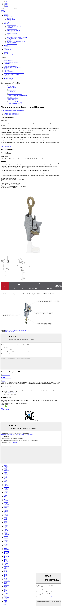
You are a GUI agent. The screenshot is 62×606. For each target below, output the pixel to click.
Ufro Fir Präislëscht (5, 402)
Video (8, 22)
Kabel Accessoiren (11, 35)
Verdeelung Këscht (11, 42)
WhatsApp (9, 406)
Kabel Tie (9, 40)
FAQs (5, 48)
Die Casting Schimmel (12, 44)
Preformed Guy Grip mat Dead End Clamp (17, 37)
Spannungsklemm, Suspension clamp (15, 31)
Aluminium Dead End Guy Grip (14, 103)
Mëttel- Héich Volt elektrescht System (16, 41)
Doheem (6, 14)
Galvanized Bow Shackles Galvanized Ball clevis (17, 330)
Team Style (9, 20)
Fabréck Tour (10, 18)
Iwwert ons (6, 15)
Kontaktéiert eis (7, 49)
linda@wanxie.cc (11, 392)
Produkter (6, 23)
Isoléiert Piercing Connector (13, 30)
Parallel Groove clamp (12, 29)
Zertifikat (6, 45)
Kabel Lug (9, 34)
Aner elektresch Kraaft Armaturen (15, 38)
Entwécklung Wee (11, 19)
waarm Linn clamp (11, 87)
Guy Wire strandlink (11, 99)
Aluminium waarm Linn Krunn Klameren (17, 95)
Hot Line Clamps (11, 91)
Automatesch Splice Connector (14, 26)
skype (2, 408)
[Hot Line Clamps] (5, 375)
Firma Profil (9, 16)
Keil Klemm (10, 27)
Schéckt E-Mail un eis (6, 146)
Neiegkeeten (7, 46)
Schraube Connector (11, 25)
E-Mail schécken (5, 409)
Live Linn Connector (12, 33)
